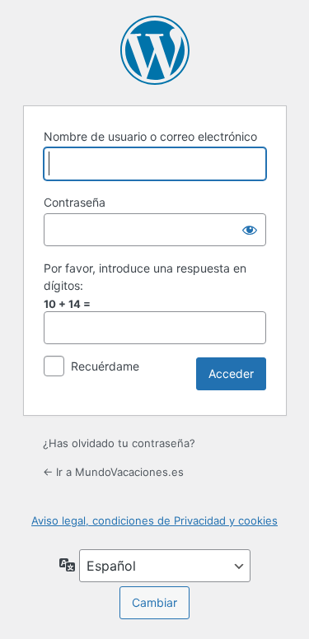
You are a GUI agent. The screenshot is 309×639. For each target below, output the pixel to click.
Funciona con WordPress (155, 50)
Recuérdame (105, 366)
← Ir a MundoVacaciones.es (113, 471)
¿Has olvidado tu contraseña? (119, 443)
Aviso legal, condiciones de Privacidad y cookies (154, 520)
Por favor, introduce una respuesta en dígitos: (145, 276)
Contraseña (74, 202)
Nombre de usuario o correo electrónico (150, 136)
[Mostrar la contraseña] (249, 229)
